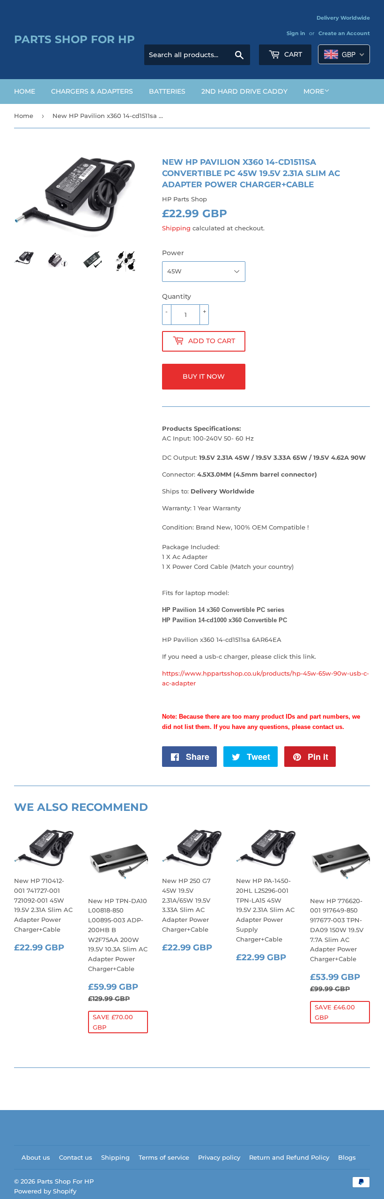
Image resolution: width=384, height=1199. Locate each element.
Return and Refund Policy (289, 1157)
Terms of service (164, 1157)
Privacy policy (219, 1157)
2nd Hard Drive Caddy (244, 91)
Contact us (75, 1157)
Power (173, 253)
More (313, 91)
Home (24, 91)
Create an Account (344, 33)
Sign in (296, 33)
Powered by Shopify (45, 1191)
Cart (292, 54)
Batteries (167, 91)
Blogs (347, 1157)
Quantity (176, 296)
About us (36, 1157)
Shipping (176, 228)
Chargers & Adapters (92, 91)
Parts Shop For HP (74, 39)
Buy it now (204, 376)
